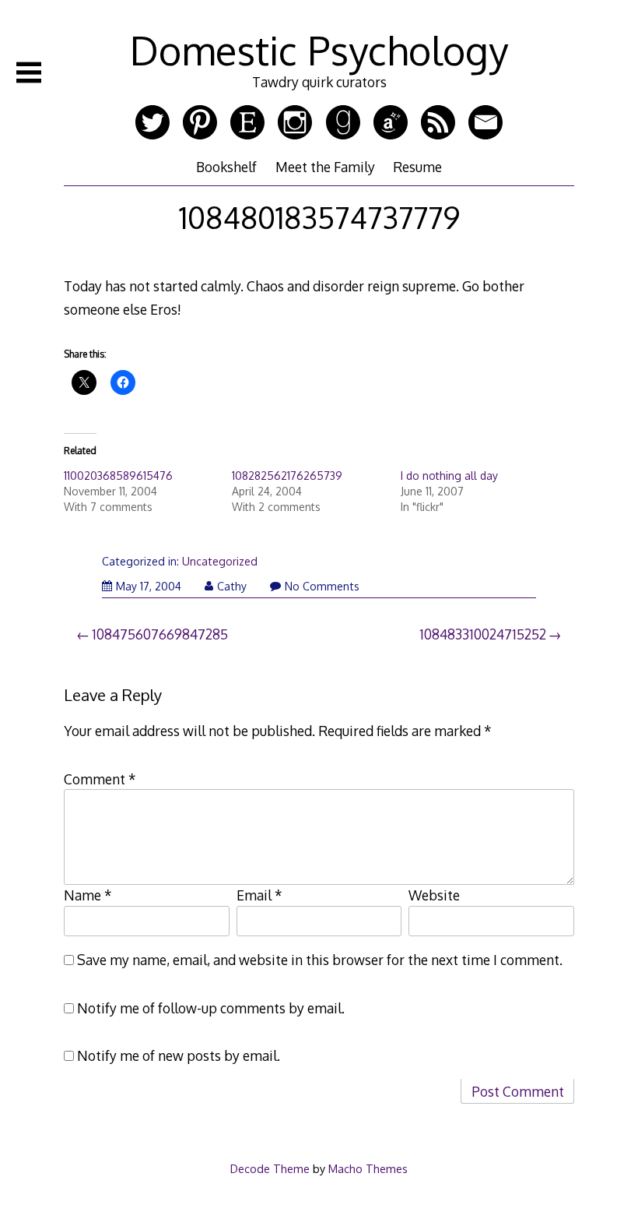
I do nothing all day (449, 475)
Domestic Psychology (319, 50)
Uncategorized (220, 561)
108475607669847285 (160, 634)
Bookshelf (226, 166)
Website (434, 895)
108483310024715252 (482, 634)
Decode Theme (270, 1168)
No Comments (322, 586)
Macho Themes (368, 1168)
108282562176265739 (287, 475)
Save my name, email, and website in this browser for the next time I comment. (320, 959)
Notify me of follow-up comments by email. (211, 1007)
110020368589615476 (118, 475)
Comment (100, 778)
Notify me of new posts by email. (178, 1055)
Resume (417, 166)
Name (88, 895)
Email (259, 895)
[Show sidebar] (28, 72)
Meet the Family (325, 166)
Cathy (232, 586)
